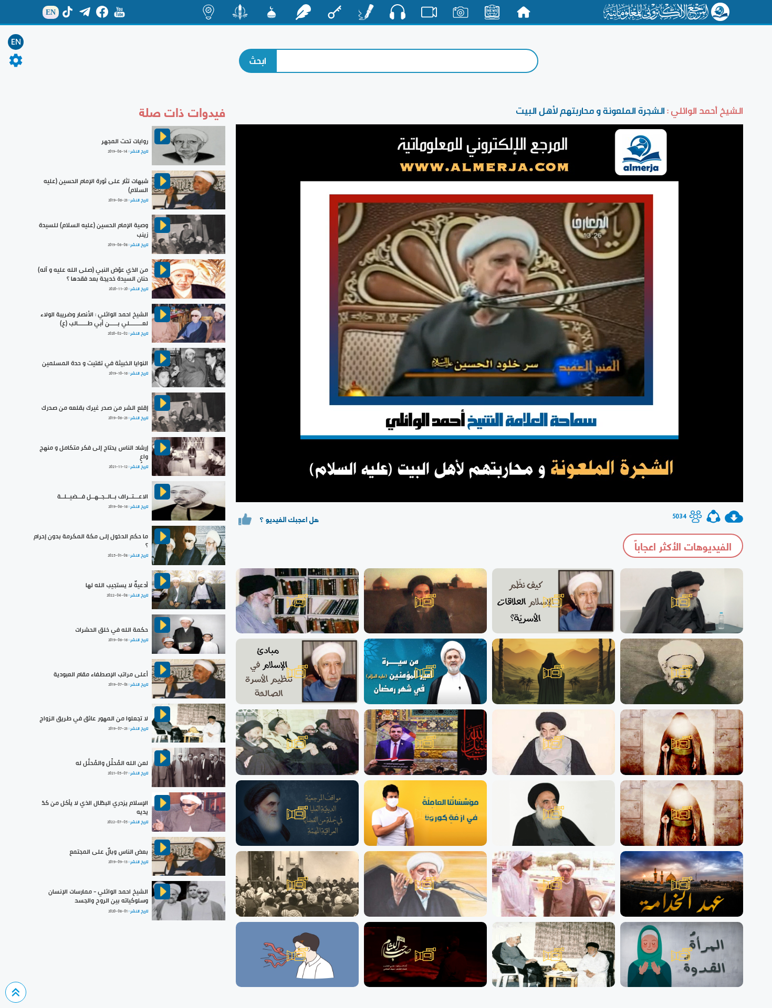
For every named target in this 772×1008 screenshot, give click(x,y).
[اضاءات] (208, 12)
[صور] (460, 12)
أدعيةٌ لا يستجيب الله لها (117, 585)
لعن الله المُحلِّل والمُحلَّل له (112, 763)
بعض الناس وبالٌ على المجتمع (108, 851)
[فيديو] (429, 12)
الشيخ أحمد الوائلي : (704, 110)
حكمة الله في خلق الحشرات (111, 629)
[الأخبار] (492, 12)
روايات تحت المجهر (124, 141)
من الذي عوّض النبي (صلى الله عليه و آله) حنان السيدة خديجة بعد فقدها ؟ (93, 274)
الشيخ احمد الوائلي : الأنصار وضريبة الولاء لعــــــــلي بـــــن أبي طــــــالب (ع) (94, 319)
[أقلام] (366, 12)
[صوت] (397, 11)
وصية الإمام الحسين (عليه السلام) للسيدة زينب (93, 229)
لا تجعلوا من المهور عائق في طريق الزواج (93, 718)
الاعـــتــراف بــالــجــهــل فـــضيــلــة (102, 496)
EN (16, 42)
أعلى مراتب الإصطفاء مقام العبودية (101, 674)
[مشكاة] (271, 12)
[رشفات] (303, 12)
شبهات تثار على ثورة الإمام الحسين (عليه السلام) (96, 185)
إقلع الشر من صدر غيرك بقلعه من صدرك (94, 407)
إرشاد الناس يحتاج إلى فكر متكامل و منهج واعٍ (93, 452)
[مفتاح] (334, 12)
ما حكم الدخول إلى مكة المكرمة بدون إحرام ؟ (91, 540)
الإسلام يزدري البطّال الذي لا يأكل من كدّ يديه (94, 807)
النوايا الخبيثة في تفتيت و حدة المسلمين (95, 363)
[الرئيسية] (523, 12)
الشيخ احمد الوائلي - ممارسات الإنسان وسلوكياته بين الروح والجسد (98, 896)
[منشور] (240, 12)
